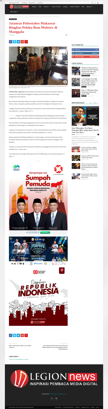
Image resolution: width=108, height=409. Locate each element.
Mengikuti (95, 53)
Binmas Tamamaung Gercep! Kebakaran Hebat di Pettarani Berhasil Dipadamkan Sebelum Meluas (90, 166)
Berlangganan (94, 56)
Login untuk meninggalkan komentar (18, 359)
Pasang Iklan (24, 2)
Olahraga (65, 6)
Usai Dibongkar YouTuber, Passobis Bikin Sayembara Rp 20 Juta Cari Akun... (85, 130)
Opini (83, 6)
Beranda (34, 6)
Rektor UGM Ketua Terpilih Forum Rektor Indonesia (20, 346)
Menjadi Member (32, 2)
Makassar (89, 6)
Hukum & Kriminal (56, 6)
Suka (96, 49)
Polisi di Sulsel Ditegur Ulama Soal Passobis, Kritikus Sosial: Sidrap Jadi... (89, 175)
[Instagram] (98, 3)
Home (97, 407)
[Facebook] (95, 3)
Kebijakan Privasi (85, 407)
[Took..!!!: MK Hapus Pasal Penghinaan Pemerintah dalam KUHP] (76, 93)
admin (73, 134)
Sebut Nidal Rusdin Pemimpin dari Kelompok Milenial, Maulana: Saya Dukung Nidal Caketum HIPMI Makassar (55, 347)
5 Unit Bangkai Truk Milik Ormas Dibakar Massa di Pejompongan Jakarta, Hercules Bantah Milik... (89, 82)
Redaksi (92, 407)
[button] (92, 2)
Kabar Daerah (13, 11)
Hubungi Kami (40, 2)
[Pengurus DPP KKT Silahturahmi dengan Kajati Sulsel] (76, 158)
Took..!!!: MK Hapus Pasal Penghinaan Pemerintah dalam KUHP (89, 92)
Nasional (46, 6)
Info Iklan (77, 407)
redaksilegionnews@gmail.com (58, 394)
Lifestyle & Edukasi (74, 6)
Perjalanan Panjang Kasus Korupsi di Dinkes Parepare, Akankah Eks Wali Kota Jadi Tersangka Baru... (90, 71)
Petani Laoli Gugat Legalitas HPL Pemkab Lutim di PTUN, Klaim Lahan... (89, 149)
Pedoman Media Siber (68, 407)
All (90, 102)
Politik (40, 6)
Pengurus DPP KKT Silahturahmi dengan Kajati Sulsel (90, 156)
